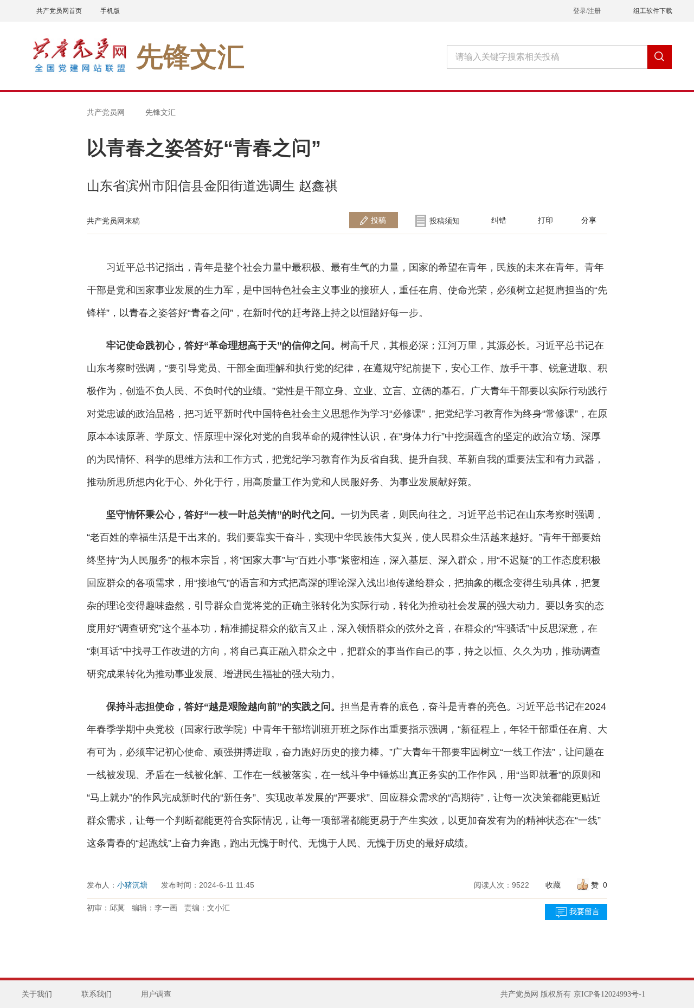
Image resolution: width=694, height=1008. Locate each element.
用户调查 (156, 994)
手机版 (110, 11)
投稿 (378, 220)
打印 (545, 220)
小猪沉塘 (132, 885)
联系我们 (96, 994)
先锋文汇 (160, 112)
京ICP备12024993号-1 (609, 994)
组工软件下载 (652, 11)
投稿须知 (444, 220)
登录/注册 (587, 11)
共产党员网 (106, 112)
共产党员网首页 (59, 11)
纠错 (498, 220)
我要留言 (584, 912)
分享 (588, 220)
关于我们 (37, 994)
